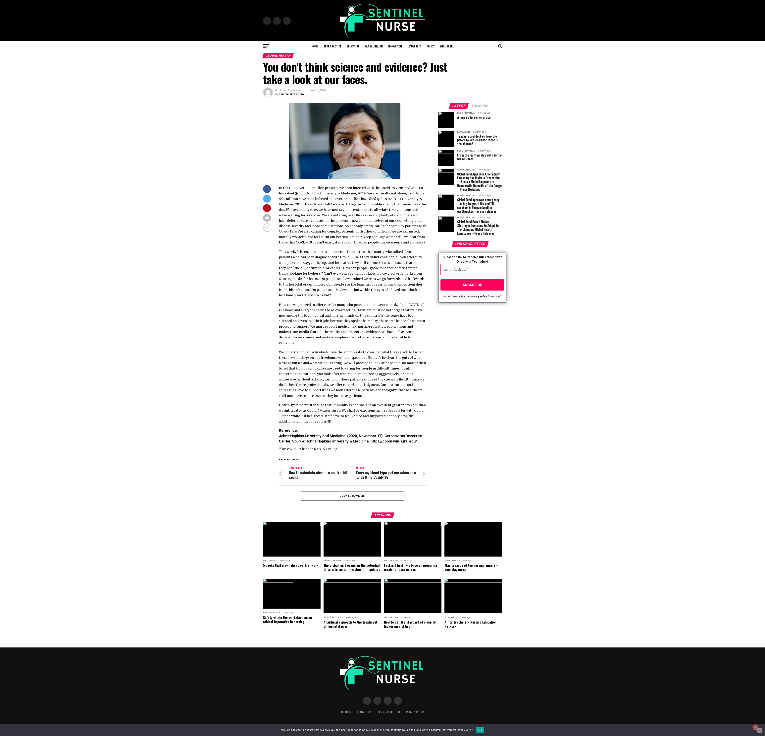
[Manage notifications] (755, 727)
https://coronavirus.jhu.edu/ (394, 441)
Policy (430, 46)
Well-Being (446, 46)
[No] (759, 730)
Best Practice (332, 46)
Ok (480, 729)
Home (315, 46)
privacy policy (479, 296)
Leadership (414, 46)
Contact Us (364, 712)
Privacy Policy (415, 712)
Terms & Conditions (388, 712)
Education (353, 46)
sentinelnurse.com (291, 94)
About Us (346, 712)
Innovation (395, 46)
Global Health (374, 46)
